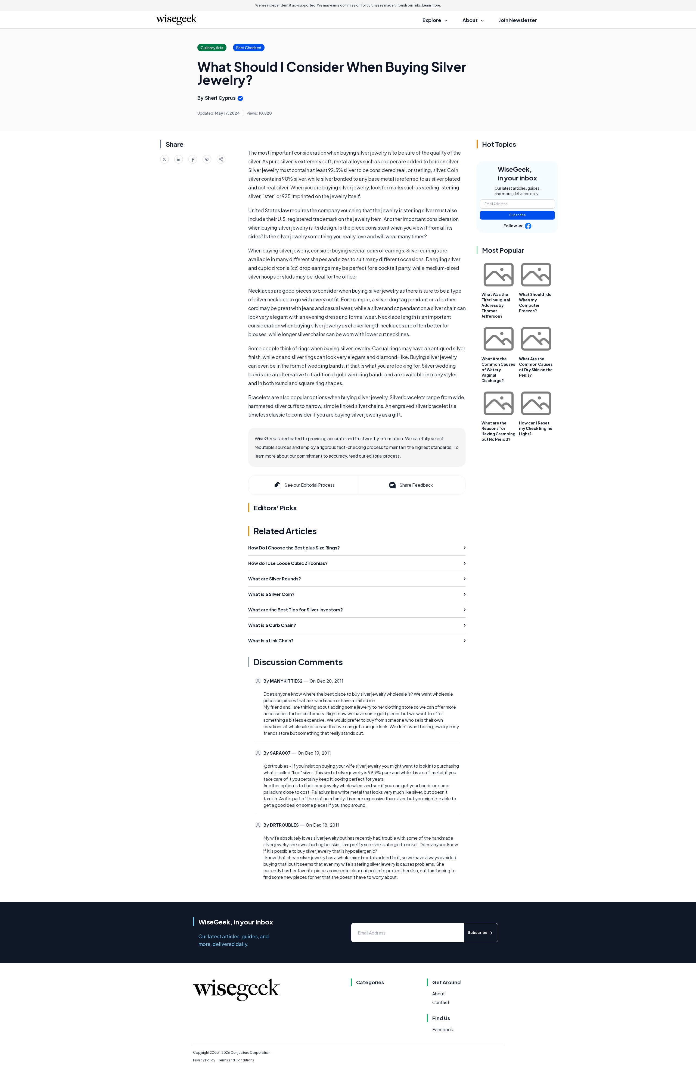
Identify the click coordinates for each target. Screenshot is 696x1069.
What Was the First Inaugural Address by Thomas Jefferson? (495, 305)
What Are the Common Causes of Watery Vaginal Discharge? (498, 369)
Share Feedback (416, 485)
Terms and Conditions (236, 1060)
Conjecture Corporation (250, 1053)
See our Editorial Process (309, 485)
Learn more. (431, 5)
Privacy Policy (204, 1060)
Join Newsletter (518, 20)
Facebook (442, 1029)
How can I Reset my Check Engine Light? (535, 428)
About (438, 993)
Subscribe (517, 215)
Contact (440, 1002)
